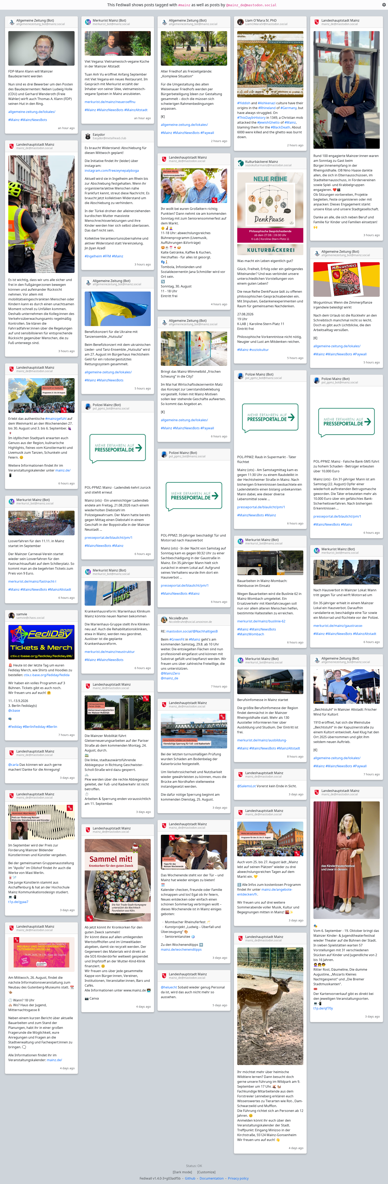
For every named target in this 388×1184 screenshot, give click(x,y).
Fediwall (160, 1178)
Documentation (212, 1178)
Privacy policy (238, 1178)
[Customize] (206, 1172)
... (71, 22)
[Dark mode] (182, 1172)
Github (190, 1178)
